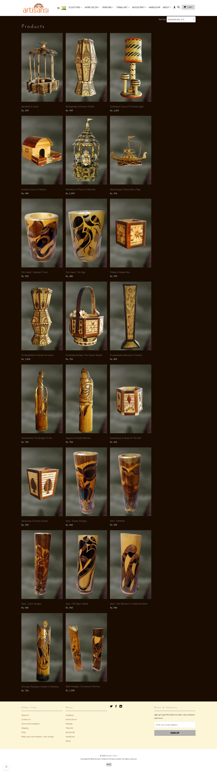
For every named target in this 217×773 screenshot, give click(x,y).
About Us (25, 715)
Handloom (154, 7)
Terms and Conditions (30, 724)
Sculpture (75, 7)
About (167, 7)
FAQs (23, 732)
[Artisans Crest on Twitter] (111, 706)
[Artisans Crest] (36, 8)
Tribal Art (122, 7)
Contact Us (26, 719)
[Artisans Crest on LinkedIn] (120, 706)
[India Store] (63, 9)
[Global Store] (58, 8)
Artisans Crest (111, 756)
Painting (107, 7)
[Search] (178, 7)
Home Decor (92, 7)
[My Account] (174, 7)
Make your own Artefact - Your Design (37, 737)
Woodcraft (139, 7)
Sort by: (163, 19)
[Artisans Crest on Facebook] (116, 706)
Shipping (24, 728)
